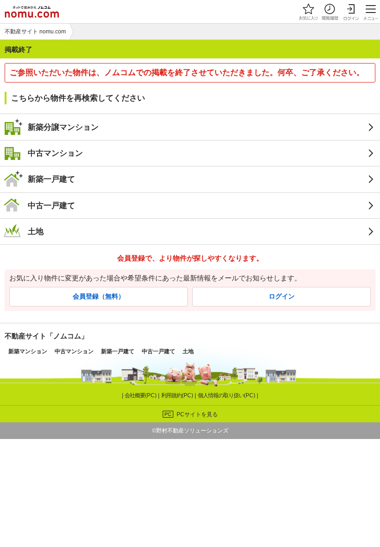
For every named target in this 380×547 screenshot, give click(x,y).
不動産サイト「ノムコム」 (46, 336)
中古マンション (55, 153)
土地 (36, 231)
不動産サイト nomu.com (35, 31)
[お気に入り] (308, 11)
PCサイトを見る (197, 414)
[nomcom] (32, 11)
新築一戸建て (51, 179)
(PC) (141, 395)
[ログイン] (350, 11)
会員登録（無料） (99, 296)
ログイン (282, 296)
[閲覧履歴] (329, 11)
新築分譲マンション (63, 127)
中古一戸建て (51, 205)
